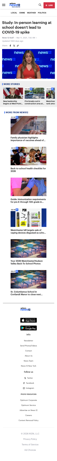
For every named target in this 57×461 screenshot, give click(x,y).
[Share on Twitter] (14, 46)
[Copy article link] (18, 46)
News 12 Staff (8, 38)
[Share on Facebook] (10, 46)
